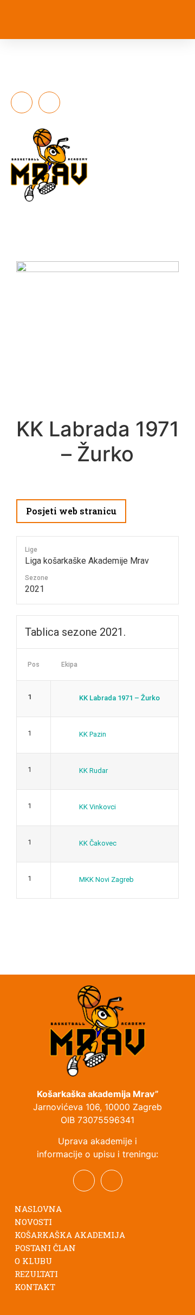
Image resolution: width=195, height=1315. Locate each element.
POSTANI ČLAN (45, 1247)
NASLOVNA (38, 1208)
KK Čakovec (97, 843)
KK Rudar (93, 770)
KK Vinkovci (97, 807)
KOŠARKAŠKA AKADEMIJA (70, 1234)
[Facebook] (21, 102)
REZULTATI (36, 1273)
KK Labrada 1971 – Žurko (119, 698)
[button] (154, 21)
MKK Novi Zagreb (106, 879)
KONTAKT (35, 1286)
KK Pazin (92, 734)
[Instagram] (49, 102)
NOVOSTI (33, 1221)
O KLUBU (33, 1260)
